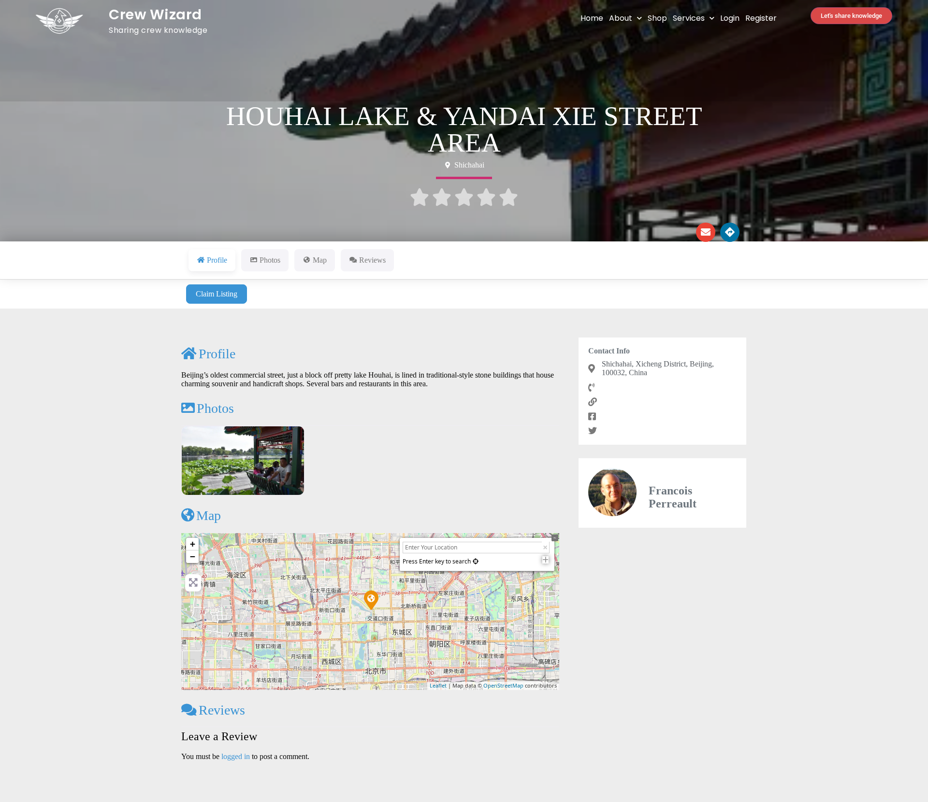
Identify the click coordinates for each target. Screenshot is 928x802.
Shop (657, 18)
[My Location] (475, 561)
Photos (215, 408)
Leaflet (438, 685)
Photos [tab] (270, 260)
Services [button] (689, 18)
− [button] (192, 556)
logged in (235, 756)
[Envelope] (705, 232)
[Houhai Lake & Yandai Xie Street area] (371, 600)
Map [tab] (320, 260)
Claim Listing (216, 294)
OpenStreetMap (503, 685)
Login (730, 18)
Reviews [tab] (372, 260)
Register (761, 18)
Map (208, 515)
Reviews (222, 710)
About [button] (620, 18)
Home (591, 18)
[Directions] (730, 232)
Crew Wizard (155, 14)
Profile (217, 353)
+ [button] (192, 544)
